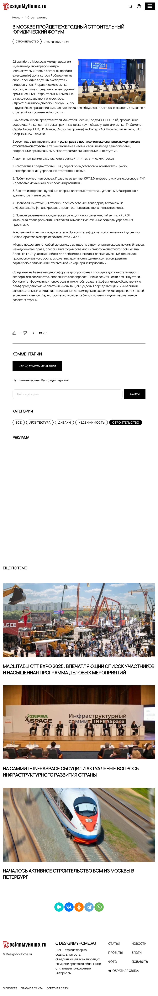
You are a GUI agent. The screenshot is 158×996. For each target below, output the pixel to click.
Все (19, 422)
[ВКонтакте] (69, 907)
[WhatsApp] (99, 907)
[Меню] (150, 6)
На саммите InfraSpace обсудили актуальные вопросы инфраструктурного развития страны (71, 771)
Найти (135, 394)
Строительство (27, 41)
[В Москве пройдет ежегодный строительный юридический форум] (111, 81)
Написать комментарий (37, 366)
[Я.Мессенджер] (59, 907)
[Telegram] (89, 907)
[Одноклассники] (79, 907)
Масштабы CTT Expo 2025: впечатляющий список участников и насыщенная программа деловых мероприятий (79, 669)
